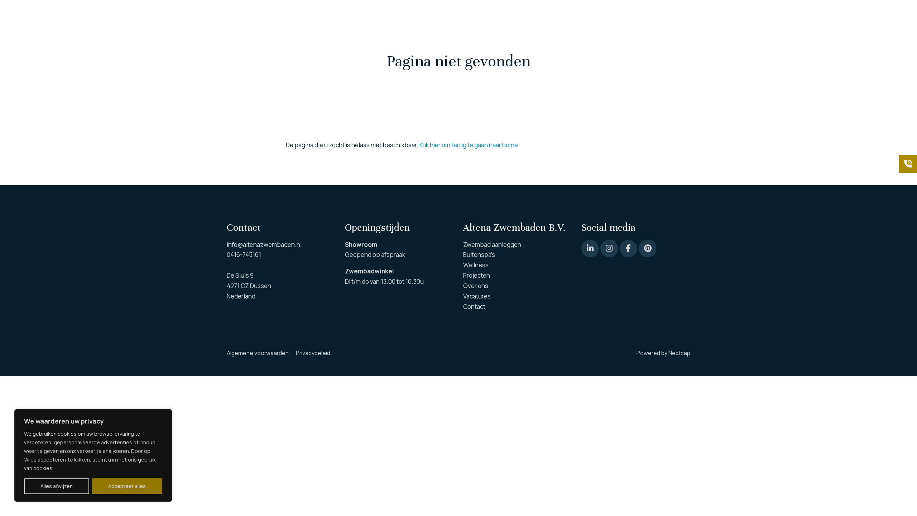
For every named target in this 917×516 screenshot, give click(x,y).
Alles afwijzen (56, 486)
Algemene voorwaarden (258, 353)
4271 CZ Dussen (249, 286)
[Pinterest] (590, 248)
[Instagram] (609, 248)
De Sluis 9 (240, 275)
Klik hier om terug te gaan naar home (468, 145)
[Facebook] (628, 248)
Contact (679, 14)
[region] (93, 455)
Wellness (501, 14)
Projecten (550, 14)
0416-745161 (244, 254)
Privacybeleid (313, 353)
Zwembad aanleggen (382, 14)
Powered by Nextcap (663, 353)
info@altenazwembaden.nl (264, 244)
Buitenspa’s (450, 14)
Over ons (590, 14)
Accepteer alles (127, 486)
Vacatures (640, 14)
